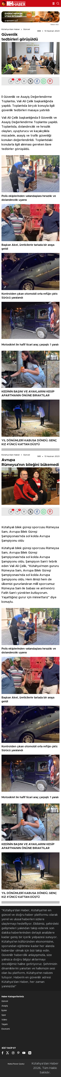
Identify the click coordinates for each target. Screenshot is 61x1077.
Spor (3, 1015)
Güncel (26, 29)
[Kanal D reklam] (30, 16)
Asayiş (4, 1006)
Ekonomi (5, 1029)
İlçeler (4, 1010)
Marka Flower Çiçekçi (16, 1064)
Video (4, 1020)
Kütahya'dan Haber (10, 29)
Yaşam (4, 1024)
